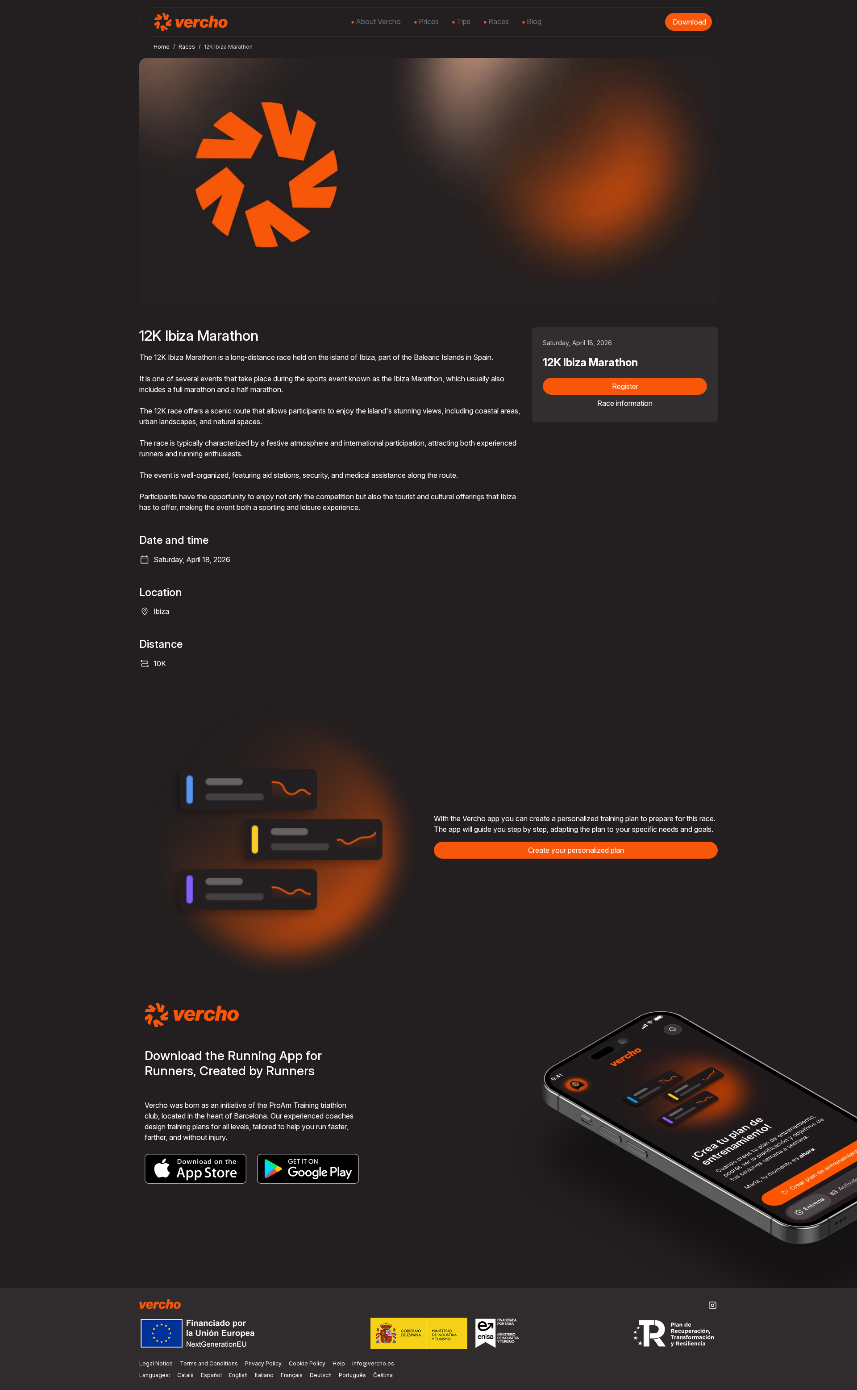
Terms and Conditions (209, 1363)
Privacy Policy (263, 1363)
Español (211, 1375)
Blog (533, 21)
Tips (462, 21)
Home (162, 46)
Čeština (383, 1375)
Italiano (264, 1375)
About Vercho (377, 21)
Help (339, 1363)
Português (352, 1375)
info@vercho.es (373, 1363)
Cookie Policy (307, 1363)
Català (185, 1375)
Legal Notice (156, 1363)
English (238, 1375)
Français (292, 1375)
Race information (625, 403)
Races (498, 21)
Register (625, 386)
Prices (428, 21)
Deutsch (321, 1375)
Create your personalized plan (576, 850)
